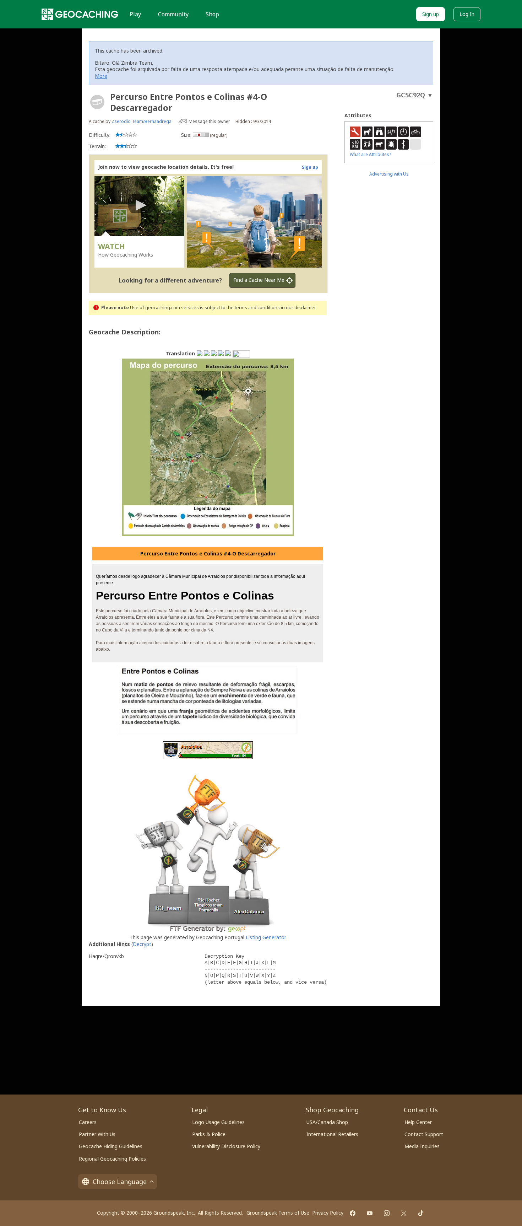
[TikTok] (421, 1213)
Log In (467, 14)
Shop (212, 14)
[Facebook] (352, 1213)
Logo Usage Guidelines (218, 1122)
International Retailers (332, 1134)
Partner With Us (97, 1134)
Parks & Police (208, 1134)
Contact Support (423, 1134)
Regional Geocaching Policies (112, 1158)
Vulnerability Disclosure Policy (226, 1146)
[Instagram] (386, 1213)
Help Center (418, 1122)
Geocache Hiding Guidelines (110, 1146)
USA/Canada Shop (327, 1122)
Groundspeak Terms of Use (277, 1212)
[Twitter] (403, 1213)
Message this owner (209, 121)
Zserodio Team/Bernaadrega (142, 121)
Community (173, 14)
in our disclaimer (298, 308)
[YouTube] (369, 1213)
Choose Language (120, 1181)
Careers (88, 1122)
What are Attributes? (370, 154)
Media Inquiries (422, 1146)
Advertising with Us (389, 174)
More (101, 75)
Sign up (430, 14)
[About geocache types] (97, 102)
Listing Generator (266, 937)
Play (135, 14)
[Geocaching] (80, 14)
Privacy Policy (327, 1212)
